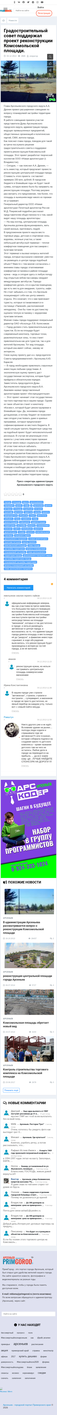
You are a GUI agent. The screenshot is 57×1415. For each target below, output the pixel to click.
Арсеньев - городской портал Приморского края (27, 1405)
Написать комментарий (18, 587)
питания (38, 509)
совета (17, 529)
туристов (28, 512)
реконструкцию (11, 522)
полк (30, 1333)
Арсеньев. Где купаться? (34, 1137)
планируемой (43, 525)
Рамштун (8, 717)
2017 (13, 1356)
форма (45, 1362)
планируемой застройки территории (20, 562)
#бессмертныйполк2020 (28, 1362)
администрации (38, 522)
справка (36, 1350)
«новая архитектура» (38, 539)
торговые (9, 535)
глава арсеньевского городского (18, 569)
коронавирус (28, 1373)
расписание (37, 1344)
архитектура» (10, 532)
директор (38, 529)
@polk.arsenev (43, 1338)
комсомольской (42, 532)
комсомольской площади (15, 545)
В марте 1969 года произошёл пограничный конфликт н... (31, 1151)
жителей (18, 512)
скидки (42, 1372)
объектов (23, 515)
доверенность (7, 1362)
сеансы (4, 1373)
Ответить (15, 653)
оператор (33, 56)
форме (43, 1356)
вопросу (31, 525)
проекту (45, 512)
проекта (30, 532)
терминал (26, 519)
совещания (24, 522)
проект (19, 505)
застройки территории (14, 549)
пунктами (9, 512)
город (17, 519)
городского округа (22, 535)
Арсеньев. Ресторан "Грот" (32, 1124)
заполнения (30, 1378)
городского (9, 505)
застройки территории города (18, 559)
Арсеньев (8, 918)
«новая (22, 532)
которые (8, 509)
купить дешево (28, 1356)
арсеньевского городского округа (37, 555)
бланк (29, 1367)
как (32, 1338)
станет (32, 515)
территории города (13, 555)
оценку (37, 512)
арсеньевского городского (16, 539)
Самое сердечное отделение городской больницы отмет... (30, 1193)
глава (26, 505)
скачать (4, 1378)
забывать (9, 519)
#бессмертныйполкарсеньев (14, 1338)
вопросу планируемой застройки (19, 565)
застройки (21, 525)
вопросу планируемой (35, 549)
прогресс (21, 1333)
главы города (34, 545)
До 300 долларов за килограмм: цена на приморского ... (27, 1204)
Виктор (15, 1179)
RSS (52, 584)
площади (17, 502)
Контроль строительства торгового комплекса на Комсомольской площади (25, 1073)
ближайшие (27, 529)
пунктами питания (12, 542)
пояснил (8, 529)
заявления (16, 1378)
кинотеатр (41, 515)
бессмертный (7, 1333)
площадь (18, 509)
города (7, 502)
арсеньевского (36, 502)
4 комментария (16, 579)
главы (35, 519)
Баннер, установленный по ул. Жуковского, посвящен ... (30, 1167)
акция (4, 1350)
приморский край (20, 1350)
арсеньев (21, 1344)
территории (10, 525)
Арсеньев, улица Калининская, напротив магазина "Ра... (30, 1180)
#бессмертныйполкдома (12, 1367)
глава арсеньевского (36, 552)
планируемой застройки (15, 552)
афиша (4, 1356)
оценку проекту (29, 542)
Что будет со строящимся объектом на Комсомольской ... (30, 1232)
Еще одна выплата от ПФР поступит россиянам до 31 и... (29, 1112)
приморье (5, 1344)
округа (25, 502)
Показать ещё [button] (11, 1090)
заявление (41, 1367)
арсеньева (38, 505)
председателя (11, 515)
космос (15, 1373)
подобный (28, 509)
